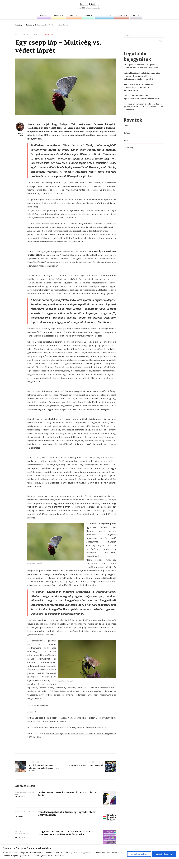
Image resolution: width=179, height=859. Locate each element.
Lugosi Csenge (20, 134)
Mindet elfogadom (164, 854)
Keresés (127, 35)
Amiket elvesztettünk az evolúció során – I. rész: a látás (67, 794)
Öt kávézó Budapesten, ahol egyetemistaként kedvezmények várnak (141, 97)
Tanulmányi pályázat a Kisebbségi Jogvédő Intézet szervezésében (67, 813)
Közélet (43, 15)
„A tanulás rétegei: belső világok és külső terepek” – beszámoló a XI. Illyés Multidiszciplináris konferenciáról (142, 76)
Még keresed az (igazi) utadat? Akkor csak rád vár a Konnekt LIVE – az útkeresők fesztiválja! (67, 833)
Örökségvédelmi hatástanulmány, (85, 727)
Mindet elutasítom (139, 854)
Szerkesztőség (104, 15)
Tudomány (73, 15)
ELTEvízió (121, 15)
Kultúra (57, 15)
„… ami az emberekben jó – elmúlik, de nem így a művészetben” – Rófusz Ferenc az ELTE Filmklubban (143, 107)
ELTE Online (89, 4)
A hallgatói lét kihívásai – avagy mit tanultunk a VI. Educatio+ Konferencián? (141, 66)
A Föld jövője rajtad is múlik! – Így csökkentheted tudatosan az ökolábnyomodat (138, 87)
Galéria (136, 15)
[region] (89, 852)
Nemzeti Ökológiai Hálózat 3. (79, 717)
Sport (87, 15)
